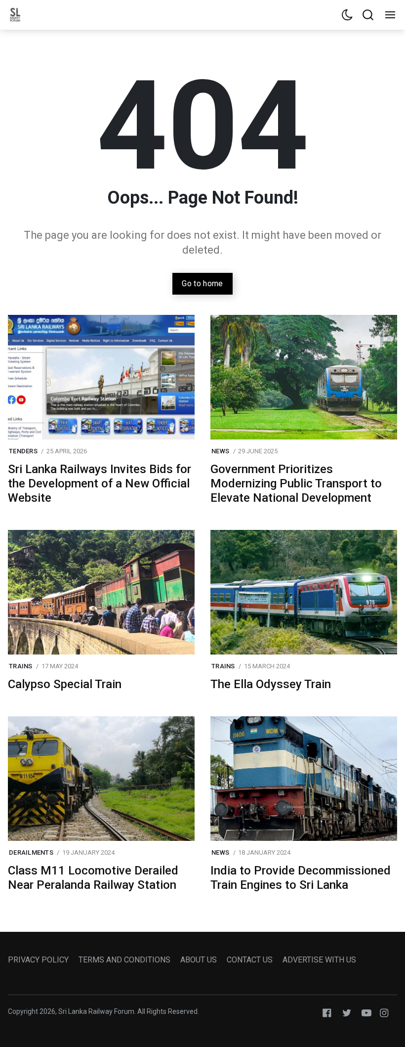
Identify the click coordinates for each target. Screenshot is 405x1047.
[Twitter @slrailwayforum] (347, 1012)
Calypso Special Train (65, 684)
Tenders (23, 451)
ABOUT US (198, 959)
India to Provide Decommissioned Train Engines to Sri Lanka (300, 878)
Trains (21, 666)
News (220, 451)
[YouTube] (366, 1012)
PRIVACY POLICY (38, 959)
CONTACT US (250, 959)
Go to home (202, 283)
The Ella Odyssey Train (270, 684)
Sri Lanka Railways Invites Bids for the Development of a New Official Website (99, 483)
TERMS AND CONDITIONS (124, 959)
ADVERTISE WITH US (319, 959)
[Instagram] (384, 1012)
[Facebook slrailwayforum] (327, 1012)
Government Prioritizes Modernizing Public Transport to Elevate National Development (296, 483)
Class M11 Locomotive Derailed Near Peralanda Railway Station (93, 878)
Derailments (31, 852)
